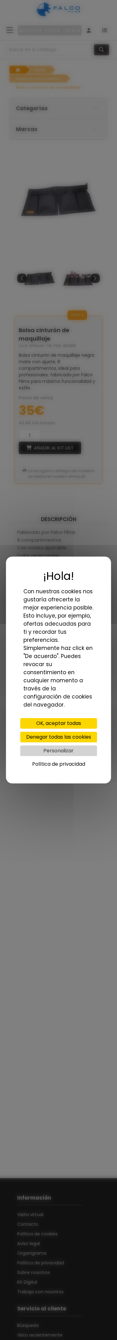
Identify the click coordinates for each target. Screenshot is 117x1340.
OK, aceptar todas (58, 723)
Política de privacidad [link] (58, 764)
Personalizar (58, 750)
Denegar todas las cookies (58, 737)
